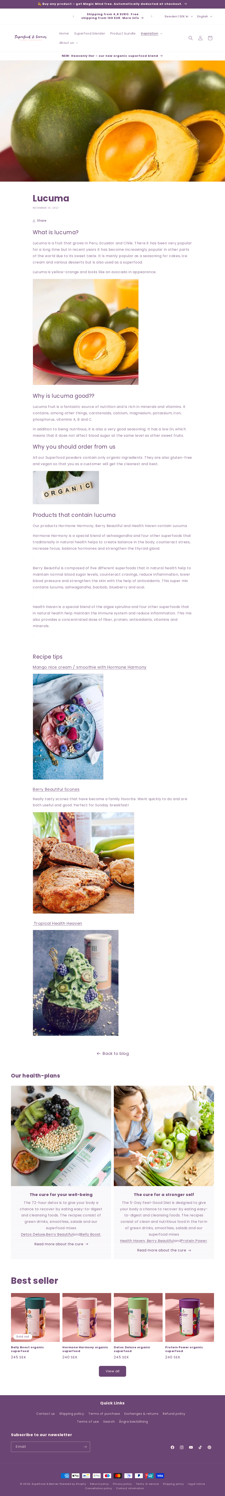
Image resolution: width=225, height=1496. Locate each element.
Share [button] (42, 220)
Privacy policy (122, 1484)
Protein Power (194, 1240)
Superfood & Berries (45, 1484)
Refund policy (174, 1413)
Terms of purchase (104, 1413)
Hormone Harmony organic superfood (85, 1349)
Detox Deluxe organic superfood (132, 1349)
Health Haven (132, 1240)
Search (109, 1421)
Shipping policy (71, 1413)
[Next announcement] (151, 16)
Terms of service (147, 1484)
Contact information (130, 1488)
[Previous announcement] (73, 16)
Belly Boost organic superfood (27, 1349)
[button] (151, 33)
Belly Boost (90, 1234)
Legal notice (196, 1484)
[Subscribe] (85, 1447)
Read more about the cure (58, 1244)
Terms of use (88, 1421)
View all (113, 1371)
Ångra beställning (133, 1421)
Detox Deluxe (33, 1234)
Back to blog (116, 1053)
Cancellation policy (98, 1488)
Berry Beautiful (59, 1234)
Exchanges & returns (141, 1413)
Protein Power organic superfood (184, 1349)
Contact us (45, 1413)
